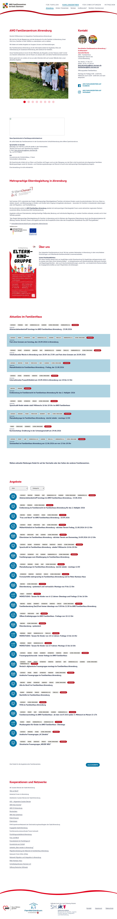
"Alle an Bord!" (14, 791)
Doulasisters (13, 811)
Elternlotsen (13, 821)
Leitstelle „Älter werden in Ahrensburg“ (21, 847)
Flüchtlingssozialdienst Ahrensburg (21, 834)
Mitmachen (110, 5)
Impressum (98, 908)
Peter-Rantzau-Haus (16, 861)
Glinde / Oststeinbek (62, 8)
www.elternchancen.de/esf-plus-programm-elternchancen (29, 223)
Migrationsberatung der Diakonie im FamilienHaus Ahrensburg (29, 851)
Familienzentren (70, 5)
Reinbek (73, 8)
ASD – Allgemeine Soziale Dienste (20, 801)
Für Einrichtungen (92, 5)
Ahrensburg (49, 8)
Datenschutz (109, 908)
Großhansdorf (82, 8)
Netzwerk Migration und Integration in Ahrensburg (25, 857)
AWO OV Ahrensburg (16, 808)
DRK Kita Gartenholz (16, 815)
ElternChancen (14, 818)
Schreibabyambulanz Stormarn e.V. (20, 864)
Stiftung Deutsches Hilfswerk (19, 867)
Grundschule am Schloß (17, 844)
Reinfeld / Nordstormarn (96, 8)
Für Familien (52, 5)
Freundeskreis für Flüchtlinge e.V (20, 841)
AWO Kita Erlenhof (15, 805)
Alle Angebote (93, 765)
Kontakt (89, 908)
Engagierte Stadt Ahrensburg (19, 828)
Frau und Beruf (14, 838)
